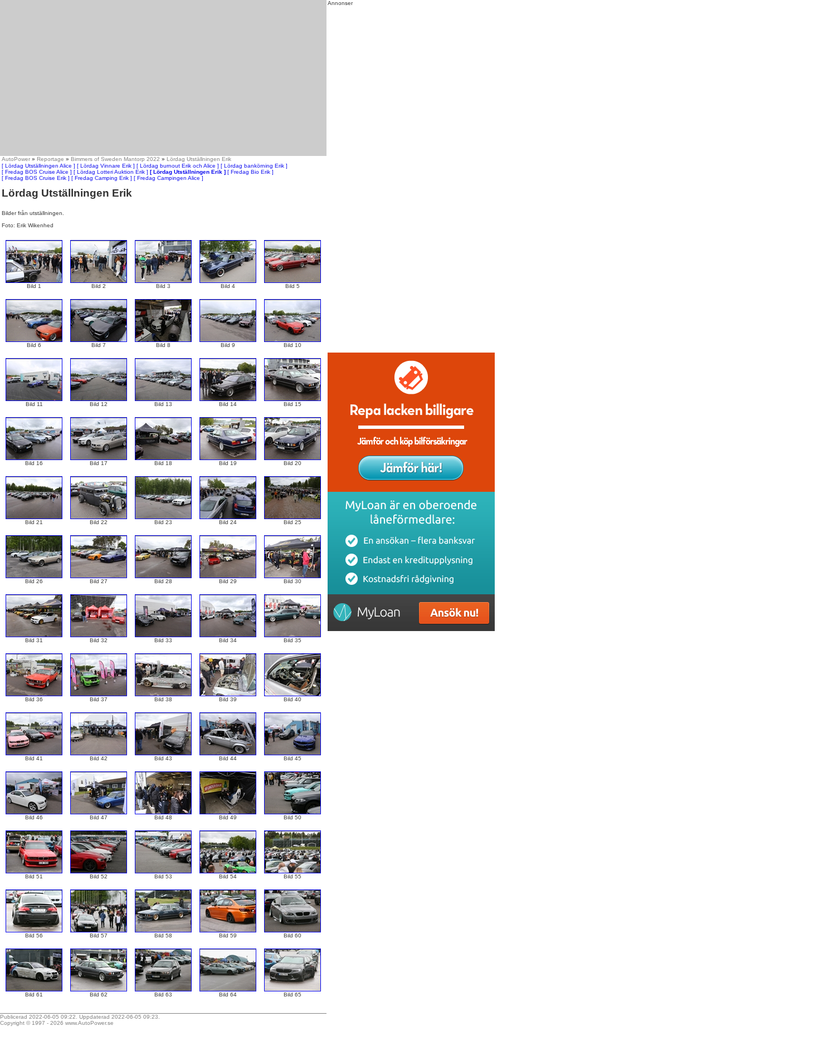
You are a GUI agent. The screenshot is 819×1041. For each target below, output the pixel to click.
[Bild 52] (98, 871)
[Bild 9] (227, 340)
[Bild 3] (163, 281)
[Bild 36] (34, 694)
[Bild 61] (34, 989)
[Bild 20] (292, 458)
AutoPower (16, 159)
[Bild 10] (292, 340)
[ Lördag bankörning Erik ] (254, 166)
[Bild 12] (98, 399)
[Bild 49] (227, 812)
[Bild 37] (98, 694)
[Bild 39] (227, 694)
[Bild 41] (34, 753)
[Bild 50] (292, 812)
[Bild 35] (292, 635)
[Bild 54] (227, 871)
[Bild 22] (98, 517)
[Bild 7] (98, 340)
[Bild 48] (163, 812)
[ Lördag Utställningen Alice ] (38, 166)
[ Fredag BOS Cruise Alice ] (37, 172)
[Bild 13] (163, 399)
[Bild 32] (98, 635)
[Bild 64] (227, 989)
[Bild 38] (163, 694)
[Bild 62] (98, 989)
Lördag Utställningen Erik (199, 159)
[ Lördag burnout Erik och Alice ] (177, 166)
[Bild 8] (163, 340)
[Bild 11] (34, 399)
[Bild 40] (292, 694)
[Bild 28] (163, 576)
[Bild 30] (292, 576)
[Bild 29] (227, 576)
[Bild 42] (98, 753)
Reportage (50, 159)
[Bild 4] (227, 281)
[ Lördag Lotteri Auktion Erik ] (111, 172)
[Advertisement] (163, 78)
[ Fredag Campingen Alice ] (168, 178)
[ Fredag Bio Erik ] (250, 172)
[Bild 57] (98, 930)
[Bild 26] (34, 576)
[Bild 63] (163, 989)
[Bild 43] (163, 753)
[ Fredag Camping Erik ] (101, 178)
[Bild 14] (227, 399)
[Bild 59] (227, 930)
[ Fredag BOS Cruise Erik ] (36, 178)
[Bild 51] (34, 871)
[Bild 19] (227, 458)
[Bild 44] (227, 753)
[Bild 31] (34, 635)
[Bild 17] (98, 458)
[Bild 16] (34, 458)
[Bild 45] (292, 753)
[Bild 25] (292, 517)
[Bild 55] (292, 871)
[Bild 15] (292, 399)
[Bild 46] (34, 812)
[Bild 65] (292, 989)
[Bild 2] (98, 281)
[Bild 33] (163, 635)
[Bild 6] (34, 340)
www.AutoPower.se (89, 1023)
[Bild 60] (292, 930)
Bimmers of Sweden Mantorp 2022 (115, 159)
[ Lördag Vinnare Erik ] (106, 166)
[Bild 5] (292, 281)
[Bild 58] (163, 930)
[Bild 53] (163, 871)
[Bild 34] (227, 635)
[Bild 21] (34, 517)
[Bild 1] (34, 281)
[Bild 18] (163, 458)
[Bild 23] (163, 517)
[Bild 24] (227, 517)
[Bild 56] (34, 930)
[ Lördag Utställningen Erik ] (188, 172)
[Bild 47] (98, 812)
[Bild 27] (98, 576)
